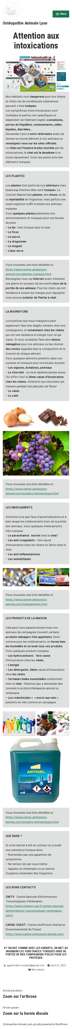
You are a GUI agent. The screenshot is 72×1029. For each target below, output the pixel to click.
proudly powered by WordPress (50, 1024)
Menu (61, 14)
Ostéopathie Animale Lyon (25, 23)
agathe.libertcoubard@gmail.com (25, 965)
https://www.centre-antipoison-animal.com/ (35, 934)
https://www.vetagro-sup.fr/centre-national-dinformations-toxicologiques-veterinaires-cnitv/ (35, 910)
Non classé (38, 969)
